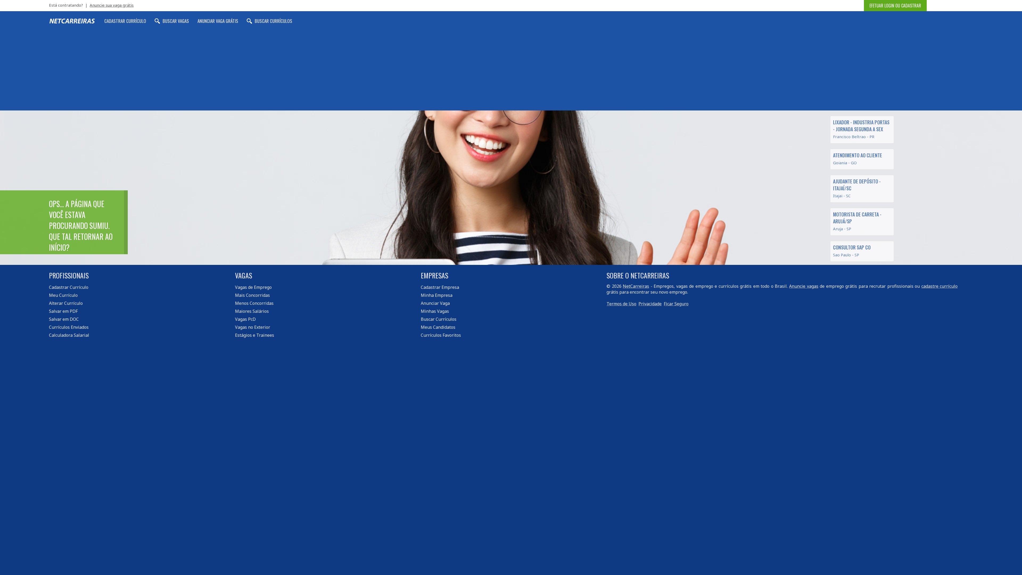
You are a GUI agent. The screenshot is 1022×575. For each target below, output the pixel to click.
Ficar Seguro (676, 304)
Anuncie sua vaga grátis (112, 5)
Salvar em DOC (64, 319)
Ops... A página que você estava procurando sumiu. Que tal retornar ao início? (81, 225)
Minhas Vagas (435, 311)
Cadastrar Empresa (440, 287)
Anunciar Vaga (435, 303)
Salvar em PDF (63, 311)
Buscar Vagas (176, 21)
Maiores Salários (252, 311)
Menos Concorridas (254, 303)
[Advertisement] (511, 70)
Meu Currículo (63, 295)
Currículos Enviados (69, 327)
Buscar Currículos (273, 21)
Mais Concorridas (252, 295)
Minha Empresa (436, 295)
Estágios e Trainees (254, 335)
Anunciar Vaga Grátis (217, 21)
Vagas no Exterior (252, 327)
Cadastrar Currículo (125, 21)
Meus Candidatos (438, 327)
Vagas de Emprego (253, 287)
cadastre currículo (939, 286)
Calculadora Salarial (69, 335)
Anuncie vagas (803, 286)
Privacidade (650, 304)
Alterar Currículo (66, 303)
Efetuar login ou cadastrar (895, 5)
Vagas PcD (245, 319)
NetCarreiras (636, 286)
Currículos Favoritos (441, 335)
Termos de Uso (621, 304)
